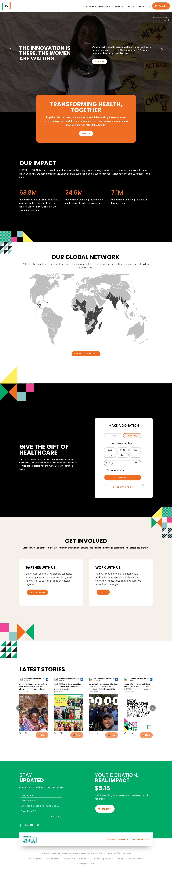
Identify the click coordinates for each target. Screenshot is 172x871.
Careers (123, 839)
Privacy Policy (53, 858)
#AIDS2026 (59, 684)
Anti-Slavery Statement (104, 858)
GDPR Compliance (34, 858)
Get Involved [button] (117, 7)
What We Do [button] (103, 7)
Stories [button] (129, 7)
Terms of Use (69, 858)
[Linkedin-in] (26, 825)
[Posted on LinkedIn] (47, 679)
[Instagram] (37, 825)
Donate (111, 839)
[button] (10, 49)
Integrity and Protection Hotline (131, 858)
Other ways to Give (124, 487)
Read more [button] (23, 692)
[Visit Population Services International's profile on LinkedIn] (21, 679)
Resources (140, 7)
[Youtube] (31, 825)
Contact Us (84, 858)
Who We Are (90, 7)
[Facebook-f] (20, 825)
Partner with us (140, 839)
